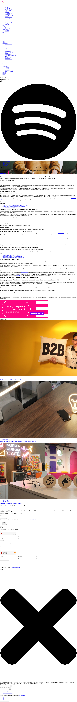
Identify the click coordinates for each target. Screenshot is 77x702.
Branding (6, 11)
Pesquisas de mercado (8, 21)
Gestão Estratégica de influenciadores (11, 55)
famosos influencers (61, 233)
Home (4, 41)
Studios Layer (7, 31)
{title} (4, 697)
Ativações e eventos (8, 19)
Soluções (4, 4)
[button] (38, 627)
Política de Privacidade (33, 519)
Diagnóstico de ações (8, 23)
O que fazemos (5, 5)
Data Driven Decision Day (9, 71)
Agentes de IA (7, 56)
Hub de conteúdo (7, 28)
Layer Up (4, 162)
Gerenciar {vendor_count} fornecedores (9, 692)
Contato (4, 36)
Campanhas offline (8, 8)
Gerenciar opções (5, 690)
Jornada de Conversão (8, 17)
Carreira (4, 523)
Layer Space (7, 30)
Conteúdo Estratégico (6, 161)
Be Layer (4, 35)
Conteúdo (6, 16)
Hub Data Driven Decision (9, 70)
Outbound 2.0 (7, 24)
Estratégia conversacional (9, 22)
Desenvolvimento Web (8, 13)
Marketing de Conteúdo (6, 163)
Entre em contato (3, 518)
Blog (5, 27)
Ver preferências (9, 695)
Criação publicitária (8, 14)
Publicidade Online (6, 501)
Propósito (4, 34)
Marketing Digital (5, 164)
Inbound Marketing (8, 10)
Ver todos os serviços (8, 6)
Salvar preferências (16, 695)
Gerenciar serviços (6, 691)
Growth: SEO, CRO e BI (9, 15)
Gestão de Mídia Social (8, 9)
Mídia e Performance (8, 7)
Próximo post (3, 173)
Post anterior (2, 172)
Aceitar (2, 695)
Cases (3, 25)
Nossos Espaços (5, 29)
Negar (5, 695)
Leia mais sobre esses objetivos (8, 693)
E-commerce (7, 12)
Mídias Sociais (5, 165)
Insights (4, 26)
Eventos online (7, 20)
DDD (3, 32)
